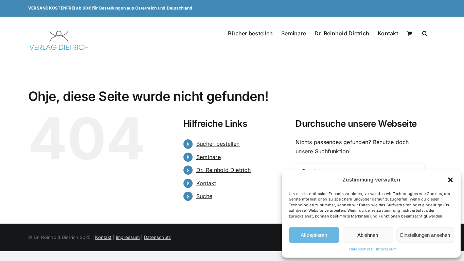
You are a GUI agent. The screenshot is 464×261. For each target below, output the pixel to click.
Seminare (208, 157)
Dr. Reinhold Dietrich (223, 170)
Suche (204, 196)
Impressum (386, 249)
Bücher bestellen (218, 143)
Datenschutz (361, 249)
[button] (450, 179)
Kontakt (206, 183)
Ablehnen (367, 235)
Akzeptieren (314, 235)
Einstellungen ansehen (425, 235)
